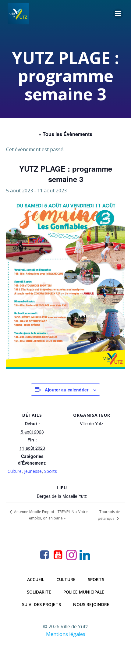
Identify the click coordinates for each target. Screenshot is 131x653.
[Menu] (118, 14)
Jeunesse (33, 471)
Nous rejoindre (91, 604)
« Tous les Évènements (65, 133)
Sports (50, 471)
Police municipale (83, 592)
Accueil (35, 579)
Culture (15, 471)
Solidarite (39, 592)
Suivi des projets (41, 604)
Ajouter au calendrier (66, 390)
